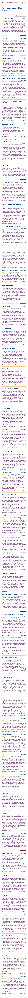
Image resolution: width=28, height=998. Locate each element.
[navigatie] (2, 2)
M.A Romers (4, 35)
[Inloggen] (25, 2)
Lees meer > (23, 35)
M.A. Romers (5, 693)
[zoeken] (22, 3)
